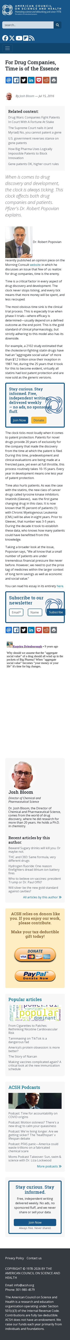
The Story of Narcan (22, 1056)
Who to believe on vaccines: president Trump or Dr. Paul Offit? (34, 880)
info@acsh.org (24, 1285)
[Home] (33, 9)
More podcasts (48, 1166)
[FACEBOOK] (16, 80)
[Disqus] (35, 687)
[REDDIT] (46, 80)
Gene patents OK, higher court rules (33, 164)
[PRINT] (54, 80)
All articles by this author (41, 897)
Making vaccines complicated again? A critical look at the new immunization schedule (34, 1065)
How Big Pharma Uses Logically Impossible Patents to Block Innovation (30, 153)
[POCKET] (38, 80)
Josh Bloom (27, 96)
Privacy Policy (14, 1258)
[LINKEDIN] (31, 80)
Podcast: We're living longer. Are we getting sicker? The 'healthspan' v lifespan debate (33, 1135)
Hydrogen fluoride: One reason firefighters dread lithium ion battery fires (34, 869)
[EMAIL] (9, 80)
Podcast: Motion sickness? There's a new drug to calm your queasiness (33, 1124)
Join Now (19, 420)
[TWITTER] (24, 80)
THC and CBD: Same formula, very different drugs (32, 859)
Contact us (34, 1258)
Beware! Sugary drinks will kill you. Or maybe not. (34, 850)
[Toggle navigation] (7, 48)
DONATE (35, 951)
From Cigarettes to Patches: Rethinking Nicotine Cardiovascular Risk (33, 1029)
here (60, 586)
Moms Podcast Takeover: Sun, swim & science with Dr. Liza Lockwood (34, 1158)
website (35, 265)
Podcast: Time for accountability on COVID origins (32, 1115)
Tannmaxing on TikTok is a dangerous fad (27, 1040)
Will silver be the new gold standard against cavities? (33, 889)
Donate (39, 420)
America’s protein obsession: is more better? (34, 1049)
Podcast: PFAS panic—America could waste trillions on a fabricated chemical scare (33, 1147)
